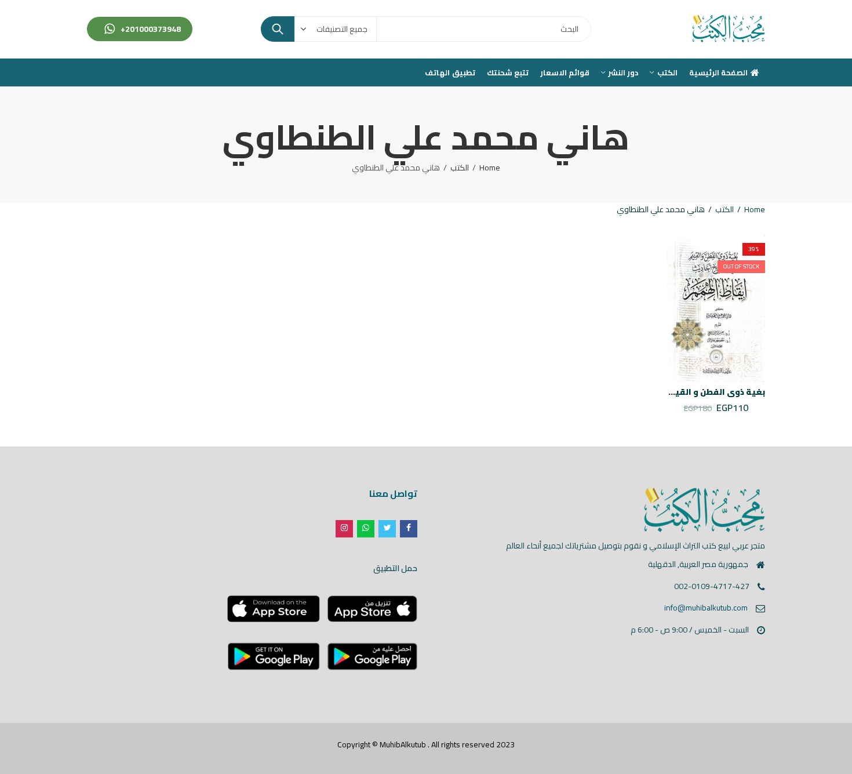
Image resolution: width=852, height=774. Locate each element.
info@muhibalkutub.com (706, 607)
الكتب (459, 167)
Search (277, 29)
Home (489, 167)
